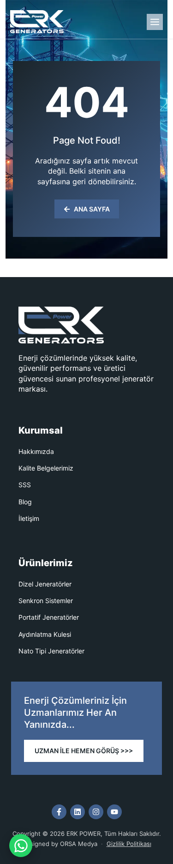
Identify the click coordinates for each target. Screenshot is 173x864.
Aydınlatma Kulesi (44, 634)
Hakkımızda (36, 451)
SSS (24, 485)
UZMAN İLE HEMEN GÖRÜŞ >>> (84, 751)
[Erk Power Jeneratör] (37, 21)
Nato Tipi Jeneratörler (51, 651)
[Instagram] (96, 811)
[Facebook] (59, 811)
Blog (25, 502)
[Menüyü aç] (155, 22)
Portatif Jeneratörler (48, 617)
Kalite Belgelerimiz (45, 468)
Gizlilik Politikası (129, 843)
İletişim (28, 518)
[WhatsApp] (20, 845)
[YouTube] (114, 811)
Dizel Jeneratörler (45, 584)
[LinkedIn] (77, 811)
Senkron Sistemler (45, 600)
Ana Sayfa (92, 209)
